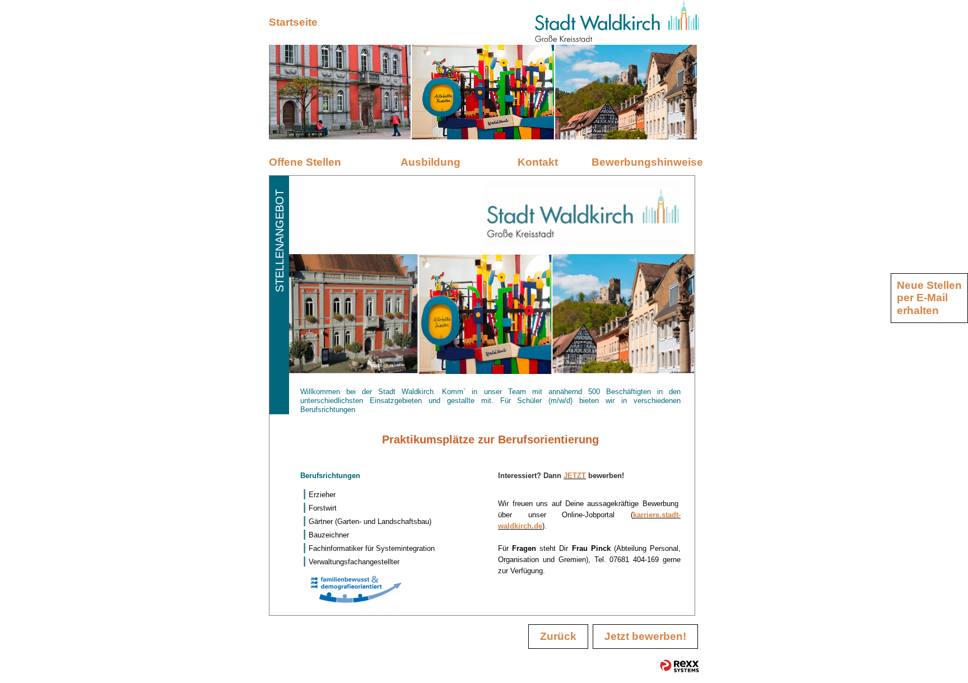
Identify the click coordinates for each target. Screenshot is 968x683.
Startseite (293, 22)
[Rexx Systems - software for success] (679, 666)
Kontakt (538, 162)
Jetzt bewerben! (645, 636)
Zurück (558, 636)
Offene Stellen (305, 162)
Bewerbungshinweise (645, 162)
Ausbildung (430, 162)
